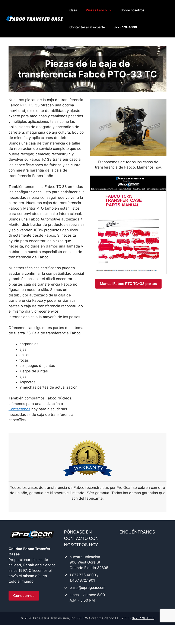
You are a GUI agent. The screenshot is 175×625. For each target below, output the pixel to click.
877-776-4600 (125, 27)
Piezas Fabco (96, 10)
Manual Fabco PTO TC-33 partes (128, 284)
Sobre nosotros (132, 10)
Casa (73, 10)
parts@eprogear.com (87, 587)
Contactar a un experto (87, 27)
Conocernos (23, 596)
